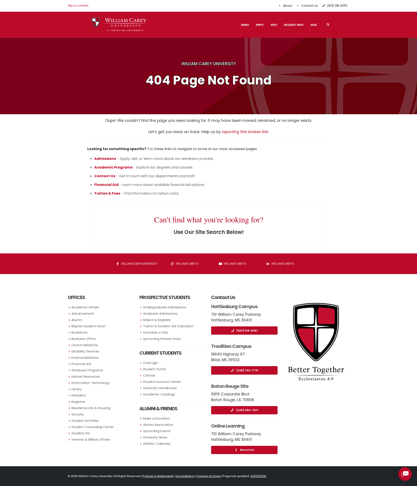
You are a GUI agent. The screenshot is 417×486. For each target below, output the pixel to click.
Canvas (149, 375)
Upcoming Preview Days (162, 339)
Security (77, 414)
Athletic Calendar (156, 443)
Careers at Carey (208, 476)
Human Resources (85, 376)
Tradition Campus (231, 346)
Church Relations (84, 345)
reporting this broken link (245, 131)
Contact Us (309, 5)
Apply (260, 25)
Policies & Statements (158, 476)
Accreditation (184, 476)
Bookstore (79, 332)
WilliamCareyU (234, 263)
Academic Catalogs (159, 394)
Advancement (82, 313)
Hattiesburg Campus (234, 306)
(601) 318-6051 (247, 330)
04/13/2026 (258, 476)
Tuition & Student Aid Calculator (168, 326)
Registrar (78, 402)
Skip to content (78, 5)
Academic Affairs (85, 307)
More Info (247, 450)
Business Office (83, 339)
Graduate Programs (87, 370)
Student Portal (154, 369)
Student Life (80, 433)
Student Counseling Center (92, 427)
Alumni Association (158, 425)
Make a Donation (156, 418)
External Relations (85, 357)
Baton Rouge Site (229, 386)
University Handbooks (160, 388)
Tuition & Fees (107, 193)
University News (155, 437)
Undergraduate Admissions (164, 307)
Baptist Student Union (88, 326)
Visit (274, 25)
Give (313, 25)
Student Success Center (162, 382)
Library (76, 389)
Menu (245, 25)
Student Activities (85, 420)
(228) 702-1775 (247, 370)
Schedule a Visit (155, 332)
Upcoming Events (156, 431)
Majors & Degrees (157, 320)
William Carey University (208, 64)
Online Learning (228, 426)
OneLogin (150, 363)
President (78, 395)
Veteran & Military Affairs (90, 439)
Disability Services (85, 351)
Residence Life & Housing (90, 408)
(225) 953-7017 (247, 410)
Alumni (76, 320)
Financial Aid (81, 364)
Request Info (294, 25)
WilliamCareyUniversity (139, 263)
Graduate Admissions (160, 313)
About (287, 5)
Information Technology (90, 383)
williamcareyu (187, 263)
